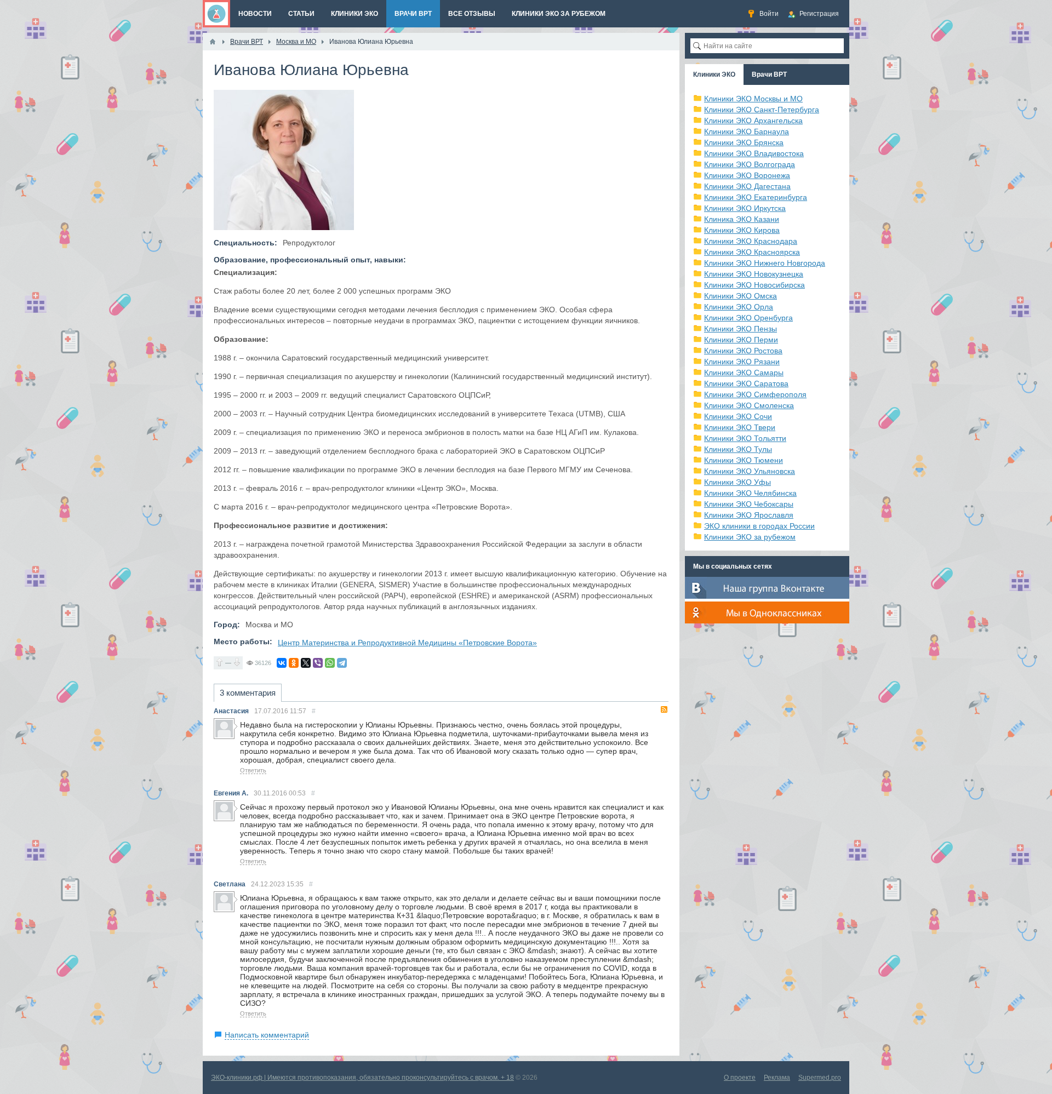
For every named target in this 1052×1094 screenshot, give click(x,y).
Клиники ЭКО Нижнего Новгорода (764, 263)
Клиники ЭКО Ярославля (748, 515)
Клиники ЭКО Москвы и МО (753, 98)
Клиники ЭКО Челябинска (750, 493)
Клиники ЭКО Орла (738, 306)
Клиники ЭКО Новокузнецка (753, 274)
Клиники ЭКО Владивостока (754, 153)
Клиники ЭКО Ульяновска (749, 471)
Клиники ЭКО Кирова (742, 230)
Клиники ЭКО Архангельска (753, 120)
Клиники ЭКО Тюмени (743, 460)
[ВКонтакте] (282, 663)
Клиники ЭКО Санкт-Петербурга (761, 109)
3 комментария (248, 692)
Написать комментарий (267, 1034)
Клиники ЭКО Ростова (743, 350)
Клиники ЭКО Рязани (742, 361)
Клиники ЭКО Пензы (740, 328)
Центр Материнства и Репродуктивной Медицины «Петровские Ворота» (407, 642)
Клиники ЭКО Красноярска (752, 252)
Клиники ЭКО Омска (740, 295)
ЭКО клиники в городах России (759, 526)
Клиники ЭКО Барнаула (746, 131)
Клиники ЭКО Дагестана (747, 186)
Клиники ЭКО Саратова (746, 383)
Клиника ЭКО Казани (741, 219)
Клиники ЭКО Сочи (738, 416)
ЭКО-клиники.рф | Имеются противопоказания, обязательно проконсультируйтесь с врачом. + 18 (362, 1077)
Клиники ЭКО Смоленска (749, 405)
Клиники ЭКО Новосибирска (754, 284)
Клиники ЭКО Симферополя (755, 394)
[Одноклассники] (294, 663)
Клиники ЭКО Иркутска (745, 208)
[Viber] (318, 663)
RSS (664, 709)
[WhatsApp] (330, 663)
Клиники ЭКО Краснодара (750, 241)
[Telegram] (342, 663)
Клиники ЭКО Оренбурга (748, 317)
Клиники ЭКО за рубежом (750, 536)
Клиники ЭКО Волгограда (749, 164)
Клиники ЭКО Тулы (738, 449)
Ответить (253, 770)
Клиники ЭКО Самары (744, 372)
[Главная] (212, 41)
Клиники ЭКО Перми (741, 339)
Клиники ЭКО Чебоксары (748, 504)
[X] (306, 663)
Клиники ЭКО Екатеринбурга (755, 197)
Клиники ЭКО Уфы (737, 482)
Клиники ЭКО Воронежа (747, 175)
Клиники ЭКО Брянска (744, 142)
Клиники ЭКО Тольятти (745, 438)
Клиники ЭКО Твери (739, 427)
